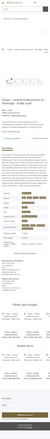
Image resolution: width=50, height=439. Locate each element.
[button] (42, 2)
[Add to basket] (4, 26)
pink (23, 197)
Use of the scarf (27, 228)
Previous (4, 84)
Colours (42, 197)
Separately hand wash (29, 216)
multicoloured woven (18, 115)
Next (45, 84)
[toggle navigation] (3, 2)
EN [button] (34, 3)
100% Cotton (26, 193)
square (24, 207)
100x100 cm (26, 212)
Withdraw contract (25, 415)
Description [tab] (7, 148)
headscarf (25, 225)
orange (35, 197)
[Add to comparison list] (43, 32)
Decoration (40, 225)
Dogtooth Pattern (28, 203)
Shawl (33, 225)
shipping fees (23, 419)
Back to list (8, 19)
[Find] (45, 9)
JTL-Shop (29, 427)
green (29, 197)
